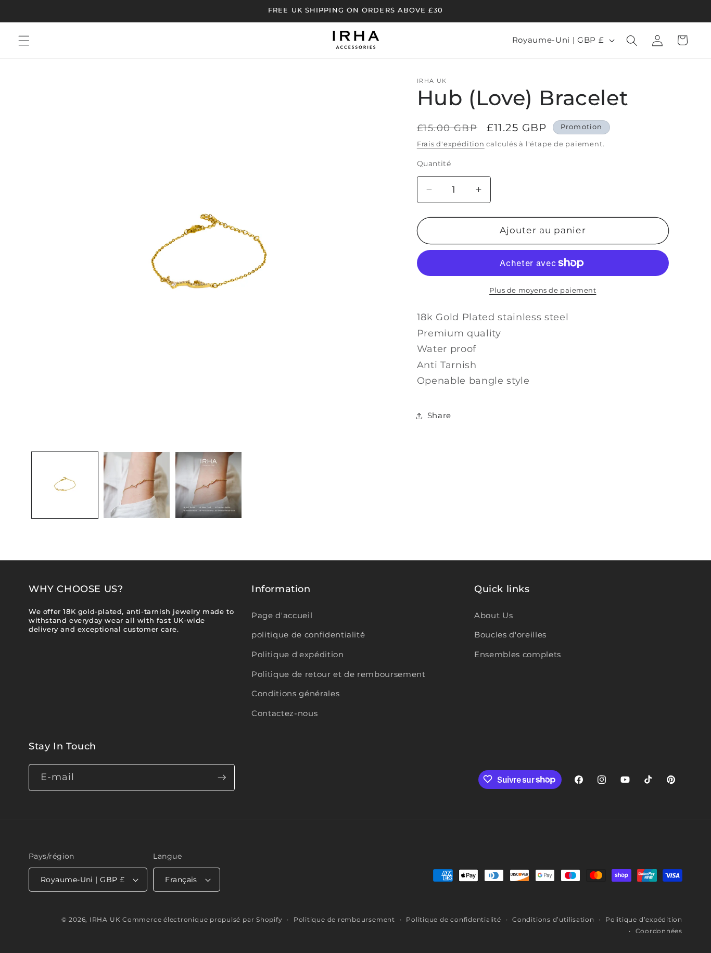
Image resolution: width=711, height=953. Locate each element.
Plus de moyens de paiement (542, 290)
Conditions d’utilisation (553, 919)
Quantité (434, 163)
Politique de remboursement (344, 919)
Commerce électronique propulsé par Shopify (202, 919)
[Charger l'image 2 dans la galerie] (137, 485)
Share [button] (439, 415)
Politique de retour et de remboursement (338, 674)
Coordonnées (659, 930)
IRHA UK (105, 919)
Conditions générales (295, 693)
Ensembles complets (517, 654)
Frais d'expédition (451, 144)
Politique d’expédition (643, 919)
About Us (493, 615)
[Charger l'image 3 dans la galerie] (208, 485)
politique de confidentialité (308, 634)
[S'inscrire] (221, 777)
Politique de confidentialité (453, 919)
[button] (23, 40)
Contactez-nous (284, 713)
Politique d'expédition (297, 654)
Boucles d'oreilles (510, 634)
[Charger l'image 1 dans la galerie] (65, 485)
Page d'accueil (281, 615)
